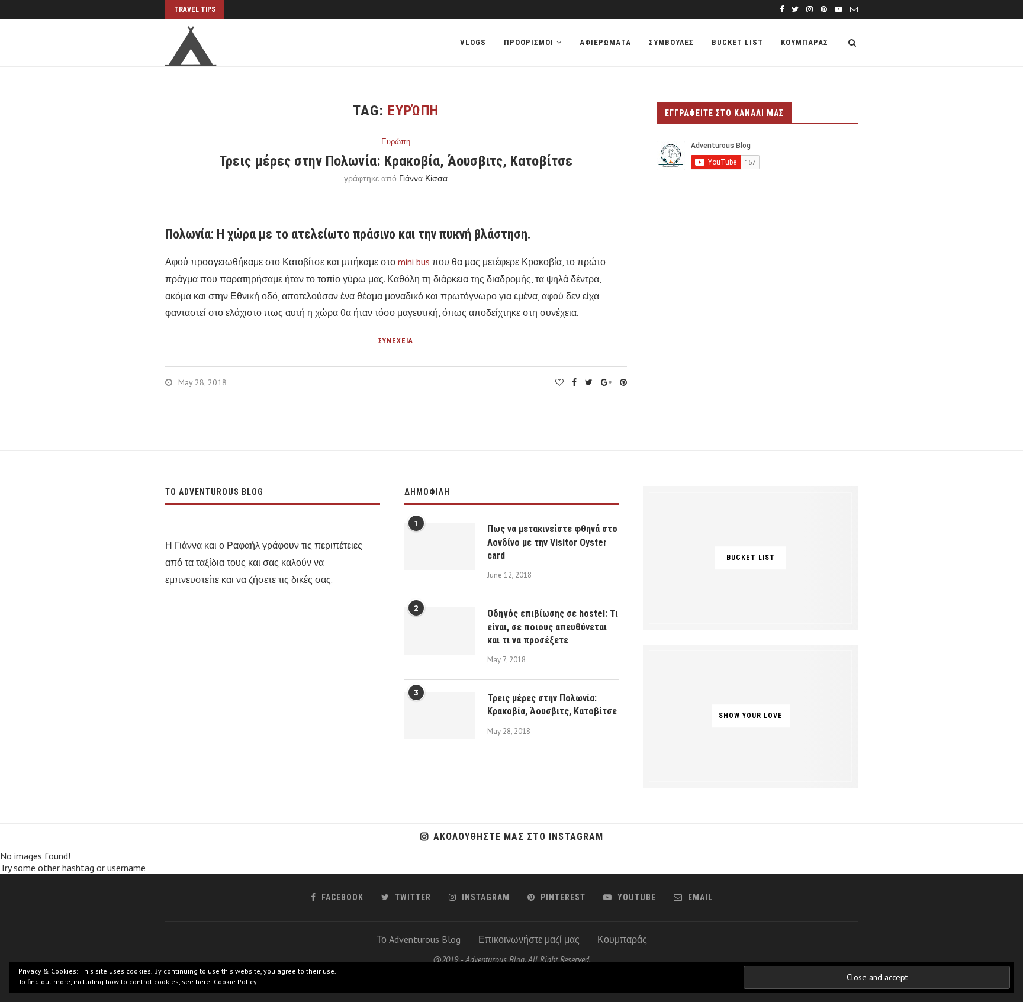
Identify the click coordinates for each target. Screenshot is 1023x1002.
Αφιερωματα (605, 42)
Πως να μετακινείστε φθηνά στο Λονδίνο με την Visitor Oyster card (552, 542)
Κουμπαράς (622, 939)
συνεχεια (395, 341)
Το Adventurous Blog (419, 939)
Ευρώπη (395, 142)
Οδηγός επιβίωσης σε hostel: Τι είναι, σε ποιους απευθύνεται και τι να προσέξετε (552, 627)
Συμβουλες (671, 42)
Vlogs (473, 42)
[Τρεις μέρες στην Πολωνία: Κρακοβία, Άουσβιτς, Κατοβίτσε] (439, 715)
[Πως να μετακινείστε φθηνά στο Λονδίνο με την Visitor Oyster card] (439, 546)
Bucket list (737, 42)
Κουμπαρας (804, 42)
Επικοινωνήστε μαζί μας (529, 939)
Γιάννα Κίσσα (423, 178)
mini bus (414, 262)
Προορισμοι (529, 42)
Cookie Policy (235, 981)
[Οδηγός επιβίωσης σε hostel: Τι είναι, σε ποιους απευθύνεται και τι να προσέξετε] (439, 631)
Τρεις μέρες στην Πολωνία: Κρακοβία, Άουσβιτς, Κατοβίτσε (395, 161)
